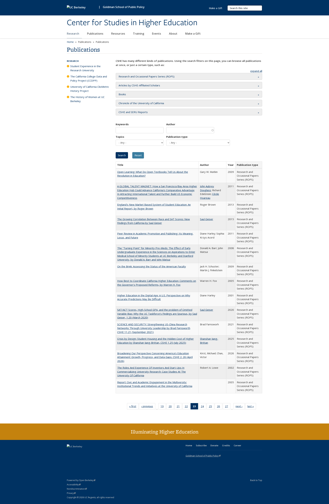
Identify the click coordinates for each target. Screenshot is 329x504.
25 (211, 406)
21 (179, 406)
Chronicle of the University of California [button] (141, 103)
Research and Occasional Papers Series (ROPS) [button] (146, 76)
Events (157, 33)
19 (163, 406)
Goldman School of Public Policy (124, 7)
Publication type (176, 136)
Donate (214, 445)
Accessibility (74, 484)
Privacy (71, 493)
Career (237, 445)
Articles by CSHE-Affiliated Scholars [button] (139, 85)
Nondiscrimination (77, 488)
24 (203, 406)
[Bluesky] (96, 452)
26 (219, 406)
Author (170, 124)
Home (70, 42)
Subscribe (201, 445)
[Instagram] (90, 452)
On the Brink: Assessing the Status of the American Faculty (151, 266)
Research (73, 33)
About (173, 33)
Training (139, 33)
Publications (95, 33)
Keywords (122, 124)
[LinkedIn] (76, 452)
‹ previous (148, 406)
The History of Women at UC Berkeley (87, 99)
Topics (120, 136)
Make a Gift (193, 33)
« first (133, 406)
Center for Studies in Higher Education (132, 23)
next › (240, 406)
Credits (226, 445)
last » (251, 406)
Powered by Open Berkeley (81, 480)
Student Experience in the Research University (85, 68)
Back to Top (256, 480)
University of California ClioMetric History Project (89, 89)
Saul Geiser (206, 219)
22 (187, 406)
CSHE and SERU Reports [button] (133, 112)
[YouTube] (83, 452)
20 (171, 406)
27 (227, 406)
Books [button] (122, 94)
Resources (118, 33)
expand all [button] (256, 71)
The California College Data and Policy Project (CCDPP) (88, 78)
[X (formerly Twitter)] (70, 452)
